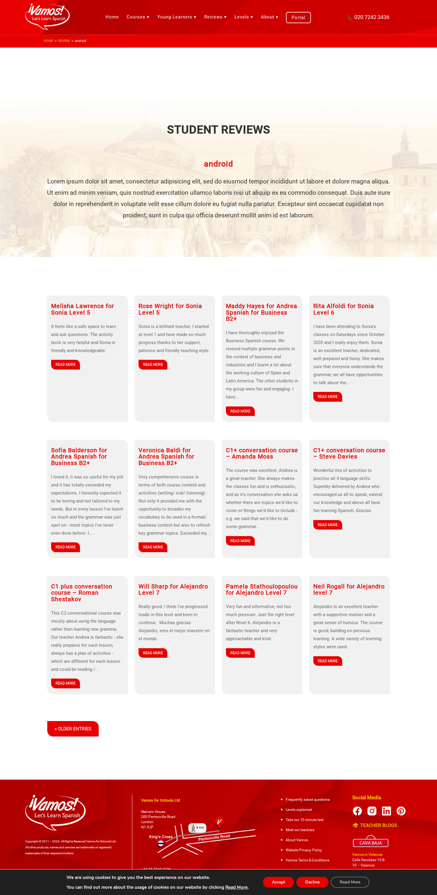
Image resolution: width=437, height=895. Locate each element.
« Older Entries (73, 728)
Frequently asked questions (308, 799)
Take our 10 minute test (304, 820)
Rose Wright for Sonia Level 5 (170, 309)
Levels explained (299, 810)
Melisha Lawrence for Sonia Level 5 (82, 309)
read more (66, 364)
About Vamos (297, 840)
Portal (298, 17)
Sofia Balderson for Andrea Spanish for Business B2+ (79, 457)
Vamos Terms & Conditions (307, 860)
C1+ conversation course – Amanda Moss (262, 453)
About (267, 17)
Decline (312, 882)
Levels (242, 17)
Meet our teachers (300, 830)
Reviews (213, 17)
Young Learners (174, 17)
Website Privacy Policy (304, 850)
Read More (236, 887)
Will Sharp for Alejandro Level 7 (173, 589)
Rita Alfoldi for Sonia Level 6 (343, 309)
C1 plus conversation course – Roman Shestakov (81, 593)
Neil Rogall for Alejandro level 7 (349, 589)
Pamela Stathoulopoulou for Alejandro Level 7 (262, 589)
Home (112, 17)
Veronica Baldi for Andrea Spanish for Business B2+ (166, 457)
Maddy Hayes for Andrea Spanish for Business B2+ (261, 312)
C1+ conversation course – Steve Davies (349, 453)
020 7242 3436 (371, 17)
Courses (136, 17)
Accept (278, 882)
